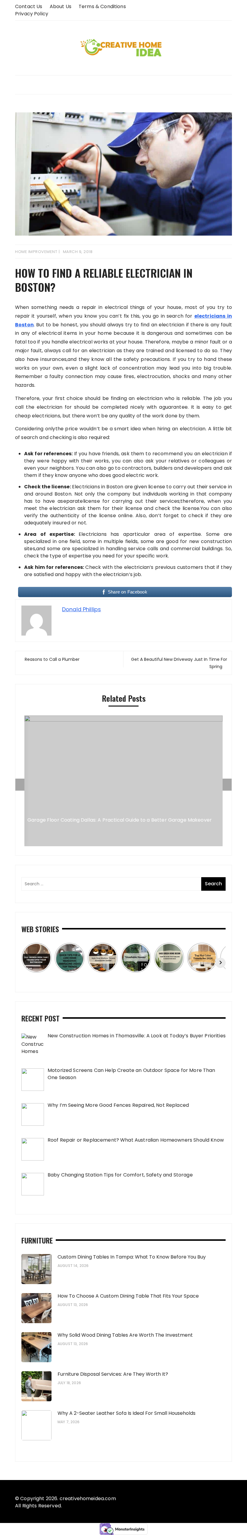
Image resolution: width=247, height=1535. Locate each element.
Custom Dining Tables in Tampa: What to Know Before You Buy (132, 1256)
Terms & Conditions (102, 6)
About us (60, 6)
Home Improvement (36, 252)
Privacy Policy (31, 13)
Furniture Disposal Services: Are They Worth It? (113, 1374)
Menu (123, 84)
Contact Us (28, 6)
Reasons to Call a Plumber (52, 659)
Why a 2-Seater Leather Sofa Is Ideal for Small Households (126, 1413)
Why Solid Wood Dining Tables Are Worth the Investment (125, 1335)
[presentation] (19, 785)
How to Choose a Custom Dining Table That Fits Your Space (128, 1295)
